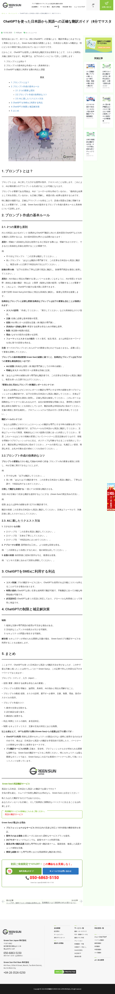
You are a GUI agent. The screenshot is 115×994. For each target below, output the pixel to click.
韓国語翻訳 (97, 943)
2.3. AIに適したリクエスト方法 (29, 98)
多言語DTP (77, 953)
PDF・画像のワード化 (81, 934)
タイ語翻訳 (97, 952)
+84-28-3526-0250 (14, 972)
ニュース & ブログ (79, 7)
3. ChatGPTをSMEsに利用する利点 (27, 102)
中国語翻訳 (97, 949)
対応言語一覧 (67, 7)
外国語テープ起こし (80, 947)
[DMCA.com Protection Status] (65, 972)
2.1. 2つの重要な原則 (24, 90)
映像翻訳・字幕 (79, 944)
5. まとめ (15, 110)
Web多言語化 (78, 950)
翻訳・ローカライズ (80, 931)
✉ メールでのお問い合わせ (60, 871)
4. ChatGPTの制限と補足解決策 (25, 106)
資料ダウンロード (59, 937)
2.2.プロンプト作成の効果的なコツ (31, 94)
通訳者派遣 (77, 956)
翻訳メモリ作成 (79, 937)
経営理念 (56, 931)
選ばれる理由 (56, 7)
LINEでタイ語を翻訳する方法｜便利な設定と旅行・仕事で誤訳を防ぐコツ (107, 79)
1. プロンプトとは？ (20, 82)
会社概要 (34, 7)
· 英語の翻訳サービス (13, 814)
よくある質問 (99, 960)
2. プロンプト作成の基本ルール (25, 86)
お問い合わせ (106, 7)
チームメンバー (58, 934)
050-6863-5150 (44, 877)
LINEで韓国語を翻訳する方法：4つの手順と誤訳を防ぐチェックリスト (90, 147)
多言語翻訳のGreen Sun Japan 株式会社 (58, 989)
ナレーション (78, 940)
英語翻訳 (97, 946)
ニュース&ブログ (100, 937)
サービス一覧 (44, 7)
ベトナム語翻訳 (99, 940)
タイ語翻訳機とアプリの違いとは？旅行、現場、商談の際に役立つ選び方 (90, 79)
